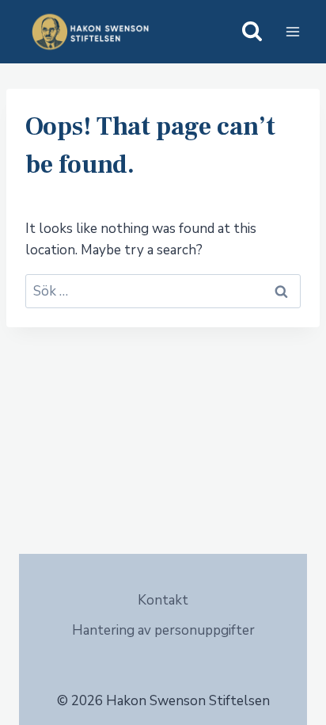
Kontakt (163, 600)
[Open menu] (292, 31)
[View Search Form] (252, 32)
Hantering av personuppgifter (163, 630)
